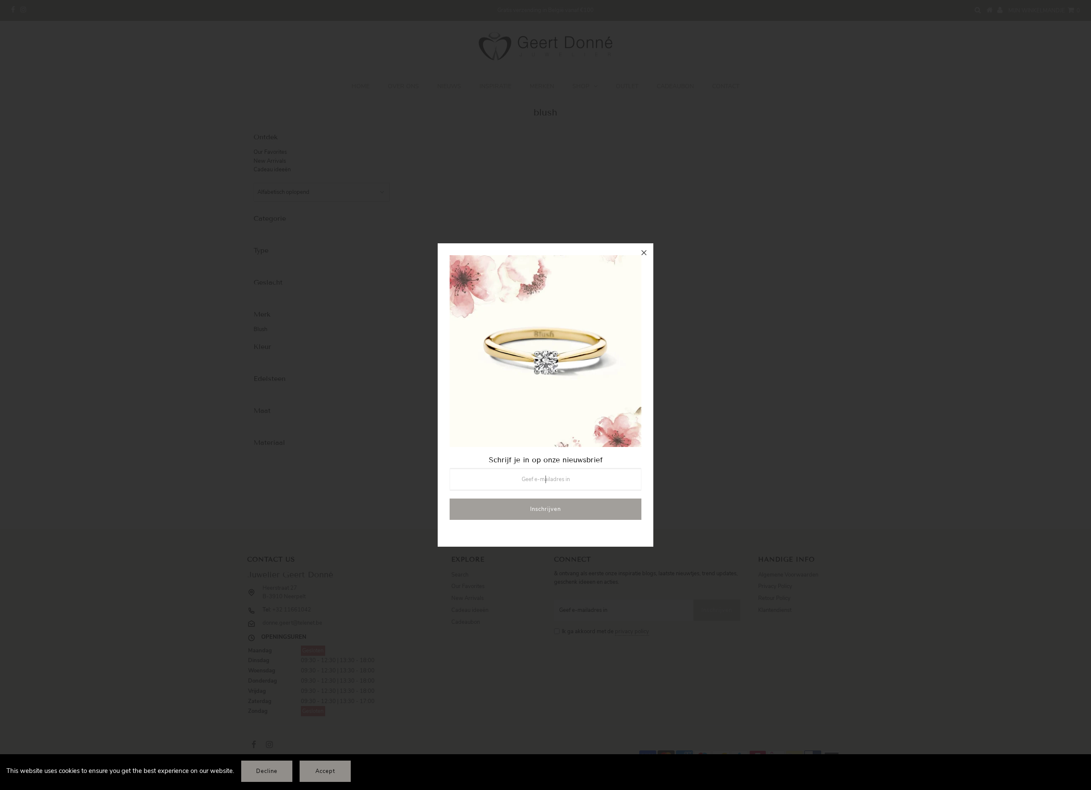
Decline (266, 771)
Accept (325, 771)
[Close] (644, 252)
